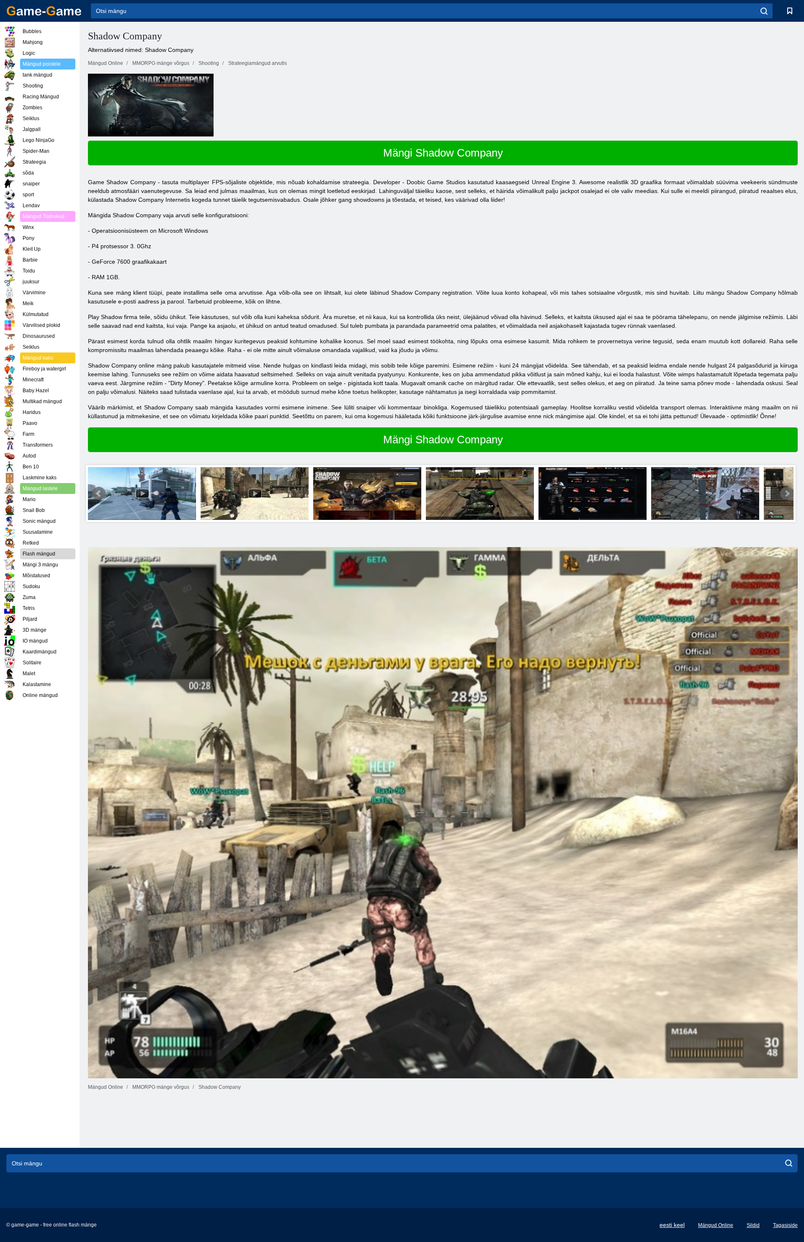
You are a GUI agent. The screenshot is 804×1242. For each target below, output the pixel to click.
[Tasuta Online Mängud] (44, 10)
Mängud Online (715, 1225)
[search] (764, 11)
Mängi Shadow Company (443, 153)
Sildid (753, 1225)
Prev (99, 493)
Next (787, 493)
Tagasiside (785, 1225)
